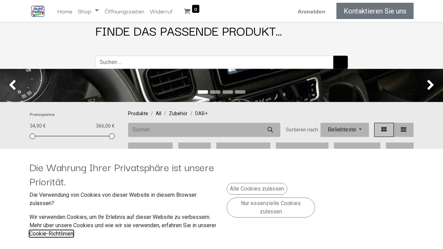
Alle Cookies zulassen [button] (257, 188)
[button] (344, 130)
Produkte (138, 113)
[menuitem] (64, 11)
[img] (17, 85)
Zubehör (178, 113)
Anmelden (311, 11)
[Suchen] (340, 62)
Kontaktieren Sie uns (375, 11)
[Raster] (384, 130)
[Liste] (404, 130)
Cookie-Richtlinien (51, 233)
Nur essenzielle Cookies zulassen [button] (271, 207)
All (158, 113)
